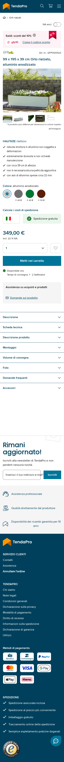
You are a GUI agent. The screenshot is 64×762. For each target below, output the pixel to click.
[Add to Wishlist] (55, 248)
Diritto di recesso (13, 618)
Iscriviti (52, 475)
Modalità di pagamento (17, 612)
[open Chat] (55, 741)
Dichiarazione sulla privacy (19, 607)
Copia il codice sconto (36, 42)
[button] (50, 6)
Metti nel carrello (32, 260)
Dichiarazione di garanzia (18, 629)
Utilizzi (7, 635)
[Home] (5, 17)
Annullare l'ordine (14, 571)
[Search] (42, 6)
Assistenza (9, 566)
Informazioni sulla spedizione (21, 624)
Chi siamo (9, 590)
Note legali (9, 595)
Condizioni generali (15, 601)
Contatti (8, 560)
